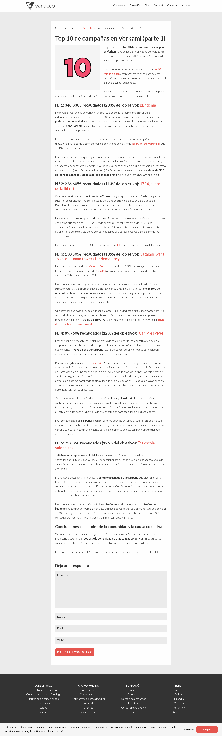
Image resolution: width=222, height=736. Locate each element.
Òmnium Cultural (99, 266)
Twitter (179, 694)
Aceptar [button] (207, 729)
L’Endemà (148, 105)
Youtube (179, 703)
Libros (133, 712)
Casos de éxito (88, 694)
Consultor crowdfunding (43, 690)
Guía (43, 712)
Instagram (179, 707)
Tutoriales (134, 703)
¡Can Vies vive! (150, 333)
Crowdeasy (43, 703)
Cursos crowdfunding (133, 707)
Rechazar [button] (188, 729)
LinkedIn (179, 698)
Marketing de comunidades (43, 698)
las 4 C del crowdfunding (146, 143)
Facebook (179, 690)
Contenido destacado (133, 698)
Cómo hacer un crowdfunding (43, 694)
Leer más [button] (59, 731)
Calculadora (88, 712)
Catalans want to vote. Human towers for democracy (109, 256)
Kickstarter (179, 712)
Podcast (88, 703)
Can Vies (98, 363)
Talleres (133, 690)
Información (88, 690)
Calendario (133, 694)
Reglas (43, 707)
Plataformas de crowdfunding (88, 698)
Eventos (88, 707)
